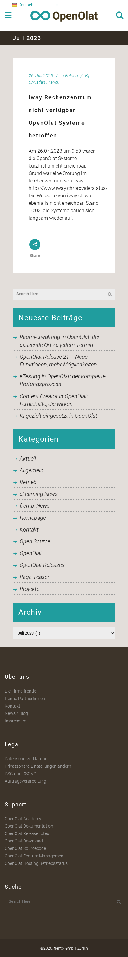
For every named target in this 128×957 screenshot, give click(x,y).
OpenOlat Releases (42, 565)
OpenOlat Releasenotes (27, 833)
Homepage (33, 517)
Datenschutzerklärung (26, 758)
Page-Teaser (34, 577)
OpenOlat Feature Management (35, 855)
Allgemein (31, 470)
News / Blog (16, 713)
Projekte (29, 589)
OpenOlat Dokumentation (29, 826)
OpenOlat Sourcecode (25, 848)
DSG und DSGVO (20, 773)
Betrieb (71, 75)
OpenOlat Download (24, 840)
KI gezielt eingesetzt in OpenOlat (58, 415)
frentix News (35, 505)
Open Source (35, 541)
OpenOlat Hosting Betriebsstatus (36, 863)
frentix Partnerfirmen (25, 698)
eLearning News (39, 494)
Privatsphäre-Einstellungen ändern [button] (38, 766)
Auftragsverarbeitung (25, 781)
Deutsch (25, 4)
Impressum (15, 720)
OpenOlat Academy (23, 818)
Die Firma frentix (20, 691)
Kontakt (29, 529)
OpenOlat (31, 553)
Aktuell (28, 458)
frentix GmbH (65, 948)
